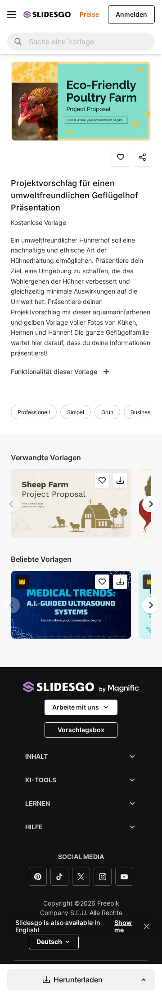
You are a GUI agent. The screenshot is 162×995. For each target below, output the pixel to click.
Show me (123, 926)
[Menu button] (11, 14)
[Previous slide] (12, 504)
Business (141, 412)
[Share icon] (142, 157)
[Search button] (18, 42)
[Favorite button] (121, 157)
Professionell (34, 412)
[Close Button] (147, 926)
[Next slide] (150, 504)
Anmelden (131, 14)
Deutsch (49, 941)
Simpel (75, 412)
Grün (107, 412)
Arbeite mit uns (75, 707)
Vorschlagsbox (81, 729)
